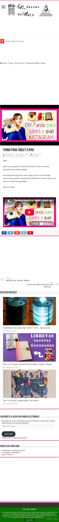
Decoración (19, 63)
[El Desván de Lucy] (29, 9)
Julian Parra (9, 154)
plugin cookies (52, 519)
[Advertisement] (29, 27)
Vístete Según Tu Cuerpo (14, 41)
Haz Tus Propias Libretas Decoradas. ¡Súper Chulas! (27, 364)
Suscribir (9, 434)
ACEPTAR (29, 520)
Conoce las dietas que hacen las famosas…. (40, 285)
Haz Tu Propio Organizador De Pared (20, 400)
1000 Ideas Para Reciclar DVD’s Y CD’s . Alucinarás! (26, 328)
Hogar (11, 63)
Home (4, 63)
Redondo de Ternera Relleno (18, 280)
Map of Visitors (8, 454)
